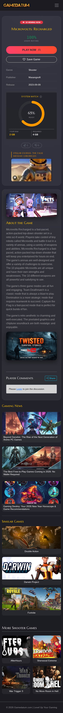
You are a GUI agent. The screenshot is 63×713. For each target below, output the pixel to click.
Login (19, 389)
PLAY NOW (29, 50)
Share (52, 378)
